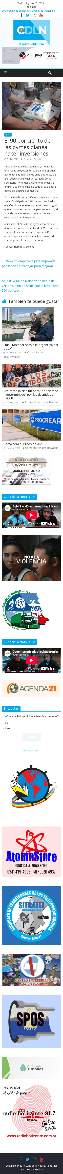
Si (7, 723)
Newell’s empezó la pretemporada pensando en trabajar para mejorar (28, 263)
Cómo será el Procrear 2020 (23, 444)
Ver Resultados (31, 750)
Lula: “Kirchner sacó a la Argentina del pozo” (31, 347)
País (8, 134)
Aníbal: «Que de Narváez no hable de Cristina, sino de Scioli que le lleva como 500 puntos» (30, 286)
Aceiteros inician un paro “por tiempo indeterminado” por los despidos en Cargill (31, 394)
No (8, 728)
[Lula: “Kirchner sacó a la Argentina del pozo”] (28, 309)
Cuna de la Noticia (32, 159)
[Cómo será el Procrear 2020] (31, 411)
